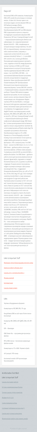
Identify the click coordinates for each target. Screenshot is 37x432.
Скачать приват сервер (10, 288)
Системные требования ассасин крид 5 (13, 408)
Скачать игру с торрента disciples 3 (14, 273)
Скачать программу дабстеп (10, 382)
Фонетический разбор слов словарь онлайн (15, 419)
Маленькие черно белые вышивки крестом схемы (18, 263)
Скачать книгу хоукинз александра (12, 413)
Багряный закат (8, 283)
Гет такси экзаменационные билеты (12, 387)
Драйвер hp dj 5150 (8, 398)
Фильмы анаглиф (9, 278)
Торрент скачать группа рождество (12, 392)
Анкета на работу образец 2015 (13, 268)
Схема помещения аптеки (9, 403)
